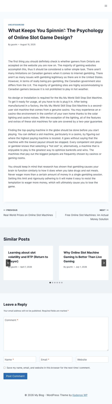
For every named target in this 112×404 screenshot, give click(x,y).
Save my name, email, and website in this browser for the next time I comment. (48, 367)
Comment (11, 320)
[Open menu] (105, 6)
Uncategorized (16, 25)
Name (9, 359)
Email (45, 359)
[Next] (104, 262)
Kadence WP (80, 395)
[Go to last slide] (8, 262)
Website (82, 359)
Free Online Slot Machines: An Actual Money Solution (86, 215)
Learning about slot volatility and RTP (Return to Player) (28, 257)
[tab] (50, 282)
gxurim (14, 44)
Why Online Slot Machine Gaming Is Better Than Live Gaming (83, 257)
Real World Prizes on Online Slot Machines (28, 213)
